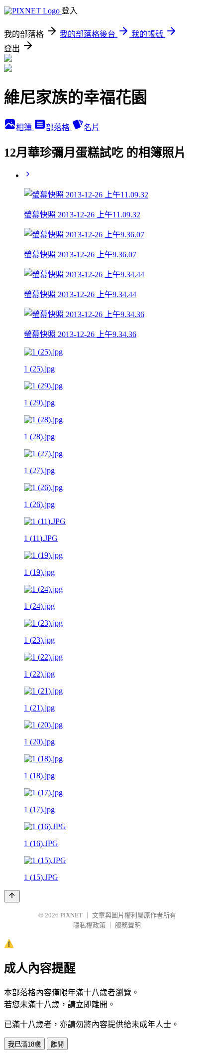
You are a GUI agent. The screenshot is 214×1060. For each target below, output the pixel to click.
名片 (92, 127)
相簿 (25, 127)
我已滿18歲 (24, 1044)
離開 (57, 1044)
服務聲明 (128, 925)
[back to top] (12, 896)
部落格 (59, 127)
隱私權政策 (89, 925)
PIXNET (71, 915)
